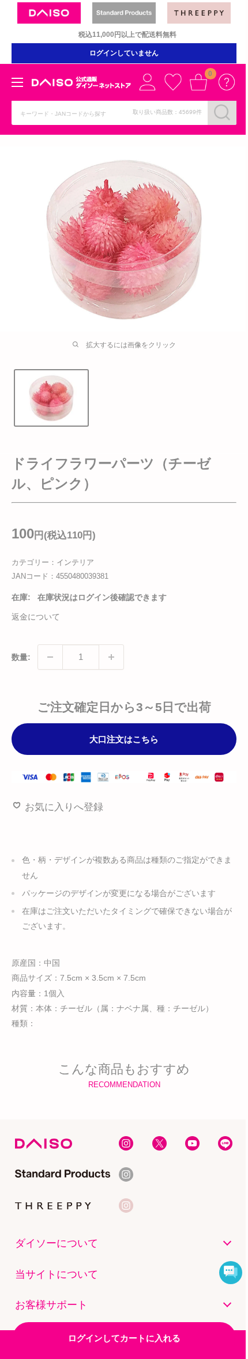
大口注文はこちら (124, 739)
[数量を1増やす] (111, 657)
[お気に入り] (173, 82)
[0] (198, 82)
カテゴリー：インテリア (53, 562)
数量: (21, 657)
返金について (36, 616)
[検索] (222, 112)
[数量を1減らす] (50, 657)
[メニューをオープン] (17, 82)
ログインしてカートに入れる (124, 1338)
